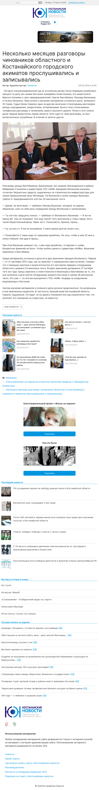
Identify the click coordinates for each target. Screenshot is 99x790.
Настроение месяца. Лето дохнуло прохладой (25, 667)
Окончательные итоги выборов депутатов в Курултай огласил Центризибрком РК (55, 560)
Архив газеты (12, 758)
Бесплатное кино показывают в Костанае (34, 503)
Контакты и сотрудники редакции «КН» (26, 772)
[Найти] (40, 2)
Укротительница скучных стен (16, 642)
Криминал (32, 85)
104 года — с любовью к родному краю (21, 695)
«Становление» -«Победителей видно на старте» (26, 599)
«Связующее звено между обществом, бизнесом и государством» (35, 674)
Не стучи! (6, 585)
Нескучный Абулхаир (12, 606)
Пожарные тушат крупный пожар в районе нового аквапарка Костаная (37, 681)
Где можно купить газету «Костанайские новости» (32, 763)
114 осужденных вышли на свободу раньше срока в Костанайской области (51, 488)
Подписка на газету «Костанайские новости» (29, 776)
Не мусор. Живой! (10, 592)
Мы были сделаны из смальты (16, 649)
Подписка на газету (77, 2)
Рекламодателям (14, 767)
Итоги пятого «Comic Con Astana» (18, 613)
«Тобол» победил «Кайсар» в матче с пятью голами (39, 532)
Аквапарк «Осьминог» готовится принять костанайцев (29, 628)
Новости (9, 754)
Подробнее (49, 434)
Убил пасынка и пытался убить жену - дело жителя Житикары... (34, 635)
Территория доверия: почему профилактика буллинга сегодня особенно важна (41, 688)
